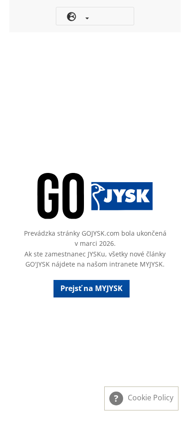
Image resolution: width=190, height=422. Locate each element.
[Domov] (95, 196)
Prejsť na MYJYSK (91, 288)
